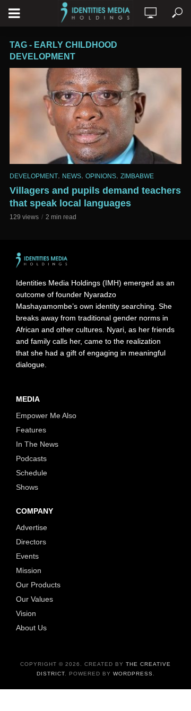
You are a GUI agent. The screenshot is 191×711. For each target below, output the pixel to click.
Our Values (34, 599)
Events (27, 556)
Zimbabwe (137, 176)
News (71, 176)
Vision (26, 613)
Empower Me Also (46, 415)
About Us (31, 627)
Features (31, 430)
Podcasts (31, 458)
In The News (37, 444)
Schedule (31, 473)
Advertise (31, 527)
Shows (27, 487)
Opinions (100, 176)
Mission (28, 570)
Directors (31, 541)
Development (34, 176)
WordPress (133, 674)
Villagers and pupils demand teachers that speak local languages (95, 197)
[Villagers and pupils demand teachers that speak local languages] (95, 116)
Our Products (38, 584)
